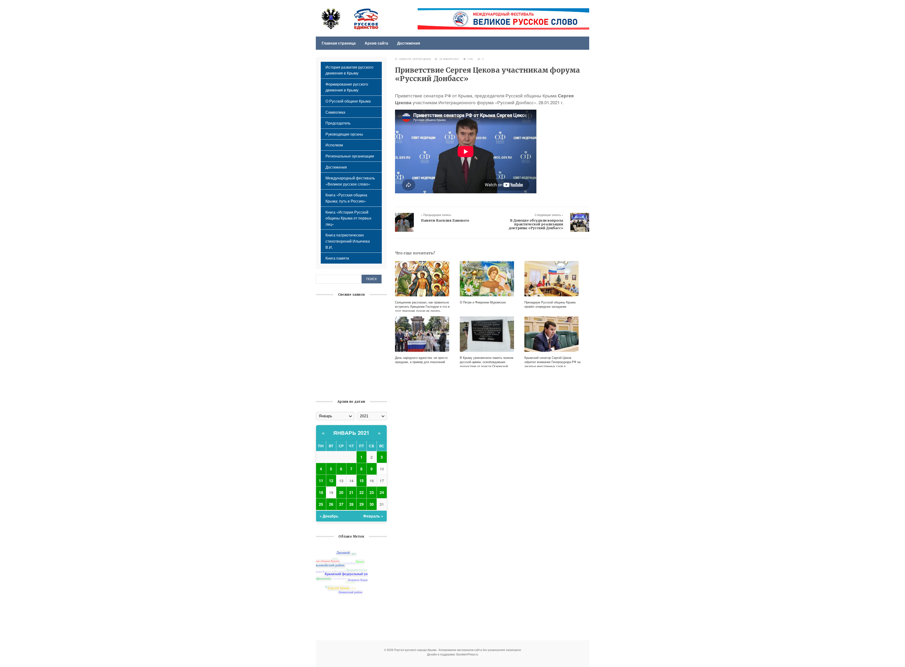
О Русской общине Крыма (348, 101)
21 (351, 492)
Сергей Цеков (421, 59)
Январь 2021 (351, 432)
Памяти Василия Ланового (445, 220)
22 (361, 492)
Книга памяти (337, 258)
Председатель (337, 123)
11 (321, 480)
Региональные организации (349, 156)
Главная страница (339, 43)
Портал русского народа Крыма (350, 18)
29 (361, 504)
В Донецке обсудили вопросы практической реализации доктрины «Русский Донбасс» (536, 224)
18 (321, 492)
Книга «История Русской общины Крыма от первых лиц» (348, 218)
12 (331, 480)
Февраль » (373, 516)
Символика (335, 112)
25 (321, 504)
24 (382, 492)
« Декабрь (329, 516)
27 (341, 504)
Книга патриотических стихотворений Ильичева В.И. (347, 241)
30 (372, 504)
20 (341, 492)
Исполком (334, 145)
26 (331, 504)
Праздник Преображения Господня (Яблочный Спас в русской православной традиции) (347, 339)
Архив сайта (376, 43)
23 (372, 492)
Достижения (408, 43)
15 (361, 480)
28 (351, 504)
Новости (405, 59)
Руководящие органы (344, 134)
